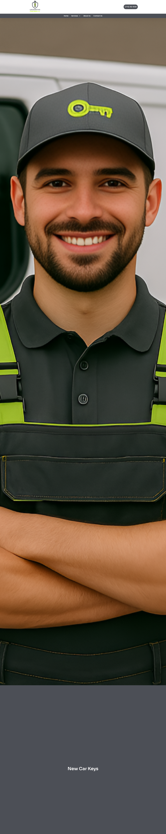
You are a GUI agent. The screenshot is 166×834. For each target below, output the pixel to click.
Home (66, 16)
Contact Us (97, 16)
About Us (86, 16)
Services (74, 16)
